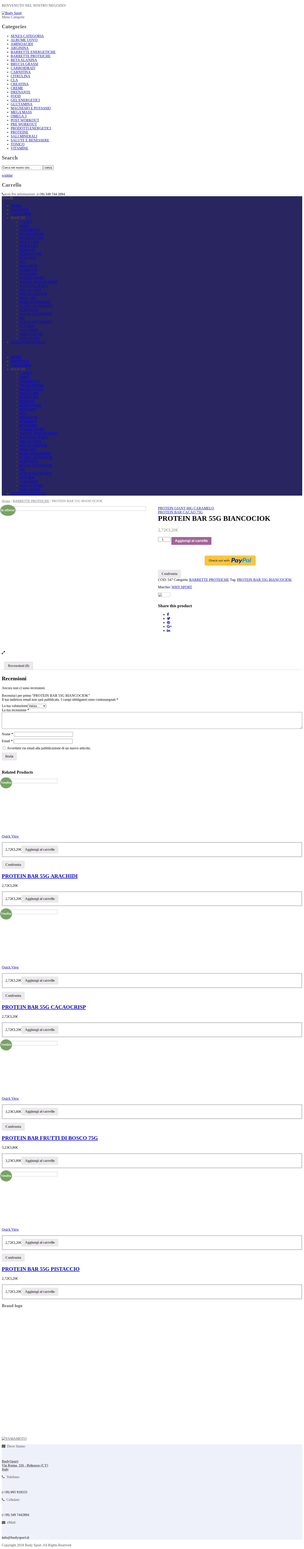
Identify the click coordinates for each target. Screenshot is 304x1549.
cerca (48, 167)
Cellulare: (12, 1500)
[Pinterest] (168, 622)
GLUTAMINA (21, 104)
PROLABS (28, 298)
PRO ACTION (30, 290)
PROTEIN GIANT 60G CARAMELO (186, 508)
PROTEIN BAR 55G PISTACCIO (41, 1269)
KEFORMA (28, 274)
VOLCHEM (29, 330)
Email (7, 741)
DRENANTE (20, 92)
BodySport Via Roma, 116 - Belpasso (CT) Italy (25, 1465)
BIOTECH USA (32, 238)
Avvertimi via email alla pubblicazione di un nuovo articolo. (49, 748)
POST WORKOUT (25, 120)
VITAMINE (19, 148)
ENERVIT (27, 250)
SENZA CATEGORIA (27, 36)
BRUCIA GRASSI (24, 64)
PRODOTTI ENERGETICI (31, 128)
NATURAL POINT (34, 286)
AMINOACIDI (22, 44)
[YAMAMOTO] (14, 1439)
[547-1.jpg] (74, 578)
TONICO (17, 144)
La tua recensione (15, 710)
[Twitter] (168, 618)
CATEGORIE (21, 214)
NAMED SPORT (32, 278)
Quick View (10, 836)
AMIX (24, 226)
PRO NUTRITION (33, 294)
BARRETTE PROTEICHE (31, 56)
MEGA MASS (21, 112)
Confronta (169, 574)
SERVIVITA (29, 310)
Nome (7, 734)
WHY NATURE (31, 334)
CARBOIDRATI (23, 68)
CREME (17, 88)
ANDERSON (30, 230)
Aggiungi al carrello (191, 541)
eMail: (10, 1522)
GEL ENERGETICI (25, 100)
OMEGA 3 (18, 116)
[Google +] (169, 626)
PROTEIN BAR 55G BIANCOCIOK (264, 580)
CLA (14, 80)
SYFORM (27, 326)
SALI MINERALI (24, 136)
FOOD (16, 96)
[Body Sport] (12, 13)
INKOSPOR (29, 266)
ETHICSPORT (30, 254)
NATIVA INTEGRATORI (38, 282)
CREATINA (20, 84)
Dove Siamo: (15, 1446)
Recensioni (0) (18, 666)
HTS (23, 262)
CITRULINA (20, 76)
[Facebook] (168, 614)
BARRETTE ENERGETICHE (33, 52)
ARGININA (20, 48)
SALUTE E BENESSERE (30, 140)
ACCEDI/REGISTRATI (28, 342)
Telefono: (12, 1477)
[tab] (18, 666)
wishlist (7, 175)
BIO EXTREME (32, 234)
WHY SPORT (30, 338)
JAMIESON (28, 270)
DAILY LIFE (29, 242)
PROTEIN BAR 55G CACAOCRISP (44, 1007)
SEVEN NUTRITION (36, 314)
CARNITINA (21, 72)
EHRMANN (29, 246)
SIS (22, 318)
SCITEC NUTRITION (36, 306)
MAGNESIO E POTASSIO (31, 108)
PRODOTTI (20, 210)
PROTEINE (19, 132)
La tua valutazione (15, 706)
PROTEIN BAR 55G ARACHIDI (40, 876)
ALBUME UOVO (24, 40)
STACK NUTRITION (36, 322)
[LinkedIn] (168, 630)
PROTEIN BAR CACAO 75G (180, 512)
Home (6, 501)
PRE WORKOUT (24, 124)
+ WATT (26, 222)
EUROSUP (28, 258)
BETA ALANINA (24, 60)
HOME (16, 206)
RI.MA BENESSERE (35, 302)
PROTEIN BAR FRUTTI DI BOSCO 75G (50, 1138)
